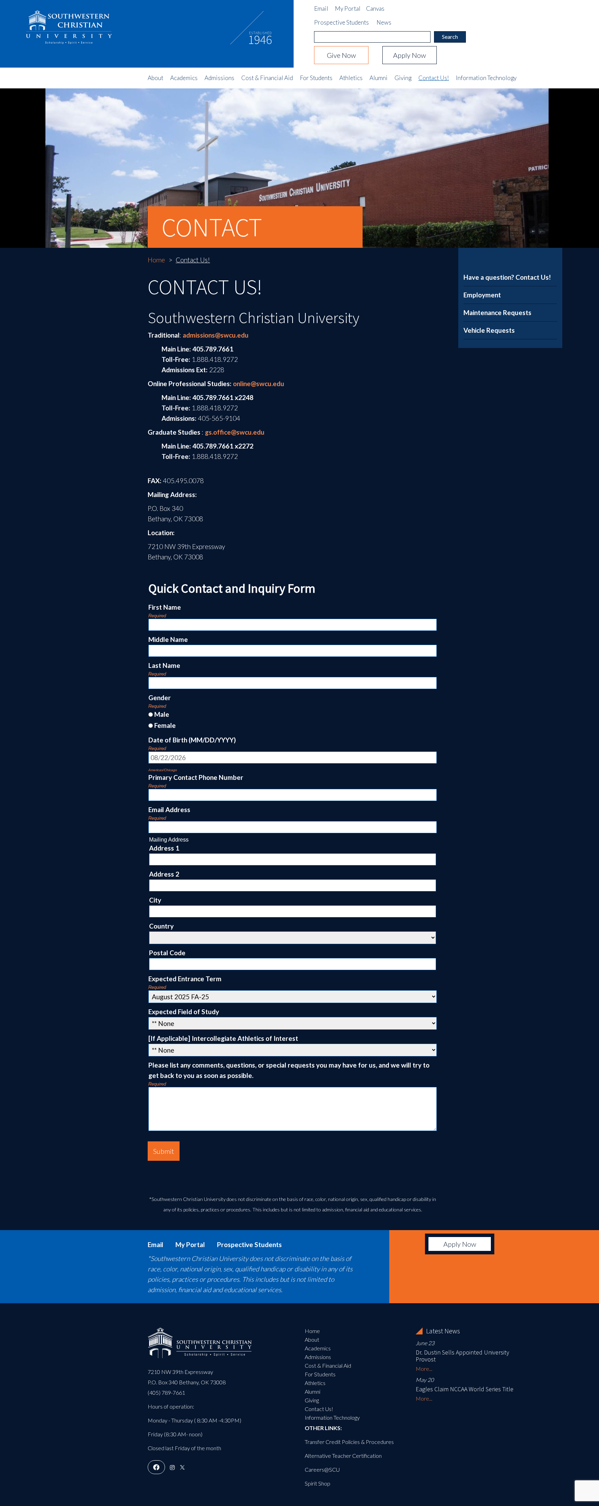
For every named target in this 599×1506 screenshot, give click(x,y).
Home (156, 260)
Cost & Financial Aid (267, 78)
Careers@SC (320, 1469)
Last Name (164, 665)
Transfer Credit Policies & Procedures (349, 1441)
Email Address (169, 809)
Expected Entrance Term (185, 979)
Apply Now (409, 55)
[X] (182, 1467)
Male (161, 714)
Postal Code (167, 953)
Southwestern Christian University (69, 22)
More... (424, 1368)
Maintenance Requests (497, 312)
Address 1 (164, 848)
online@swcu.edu (259, 384)
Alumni (379, 78)
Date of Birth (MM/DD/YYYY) (192, 740)
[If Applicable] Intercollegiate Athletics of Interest (223, 1038)
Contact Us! (433, 78)
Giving (402, 78)
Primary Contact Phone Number (195, 777)
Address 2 (164, 874)
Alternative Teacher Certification (343, 1455)
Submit (163, 1151)
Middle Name (168, 639)
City (155, 900)
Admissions (219, 78)
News (383, 22)
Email (321, 8)
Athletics (351, 78)
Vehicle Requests (489, 330)
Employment (482, 295)
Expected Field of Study (183, 1012)
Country (161, 926)
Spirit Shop (317, 1483)
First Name (164, 607)
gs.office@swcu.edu (234, 432)
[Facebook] (156, 1467)
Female (165, 725)
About (155, 78)
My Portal (348, 8)
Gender (159, 698)
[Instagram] (172, 1467)
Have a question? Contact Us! (507, 277)
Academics (184, 78)
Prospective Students (341, 22)
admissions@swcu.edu (216, 335)
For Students (316, 78)
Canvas (375, 8)
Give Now (341, 55)
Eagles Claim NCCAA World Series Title (464, 1389)
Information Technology (486, 78)
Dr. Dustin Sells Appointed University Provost (462, 1355)
